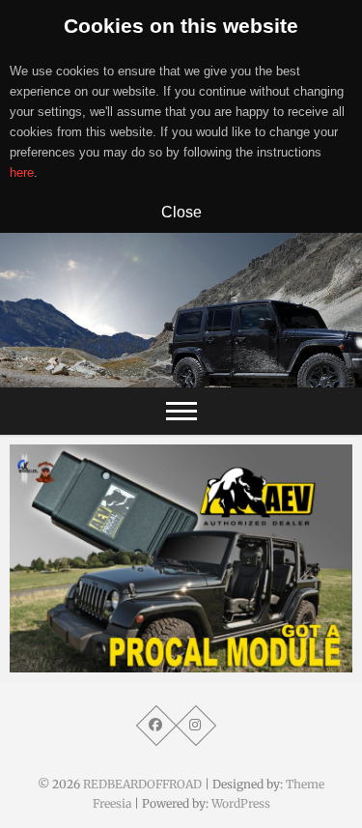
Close (181, 211)
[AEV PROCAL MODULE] (181, 558)
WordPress (240, 803)
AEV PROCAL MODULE (105, 662)
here (22, 172)
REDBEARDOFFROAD (142, 784)
